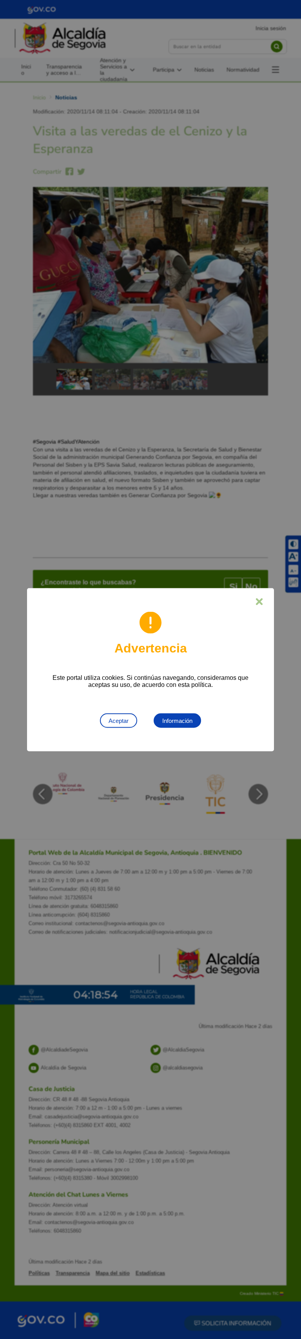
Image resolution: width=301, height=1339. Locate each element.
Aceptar (119, 720)
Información (177, 720)
